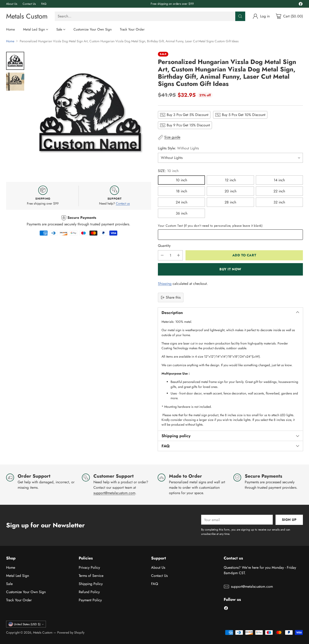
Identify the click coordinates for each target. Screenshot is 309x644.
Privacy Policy (89, 567)
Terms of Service (91, 575)
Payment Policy (90, 600)
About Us (158, 567)
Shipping (164, 283)
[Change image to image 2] (15, 82)
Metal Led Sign (17, 575)
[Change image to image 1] (15, 61)
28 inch (230, 202)
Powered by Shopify (70, 632)
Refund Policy (89, 591)
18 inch (181, 191)
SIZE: (168, 170)
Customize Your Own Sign (26, 591)
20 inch (230, 191)
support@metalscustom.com (114, 492)
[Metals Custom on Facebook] (300, 5)
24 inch (181, 202)
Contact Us (159, 575)
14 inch (279, 180)
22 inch (279, 191)
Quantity (164, 245)
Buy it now (230, 269)
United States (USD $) (27, 624)
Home (10, 41)
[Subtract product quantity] (162, 255)
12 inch (230, 180)
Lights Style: (178, 148)
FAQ (154, 583)
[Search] (240, 16)
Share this (173, 297)
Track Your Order (19, 600)
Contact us (123, 203)
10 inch (181, 180)
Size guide (172, 137)
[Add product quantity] (178, 255)
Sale (9, 583)
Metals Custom (42, 632)
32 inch (279, 202)
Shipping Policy (91, 583)
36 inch (181, 213)
